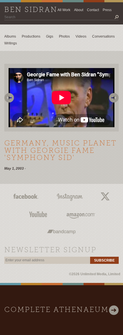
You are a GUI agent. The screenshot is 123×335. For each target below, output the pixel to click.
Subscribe (104, 260)
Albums (10, 36)
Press (107, 10)
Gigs (49, 36)
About (78, 10)
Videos (81, 36)
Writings (10, 43)
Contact (93, 10)
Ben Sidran (30, 10)
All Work (63, 10)
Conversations (103, 36)
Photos (64, 36)
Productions (31, 36)
